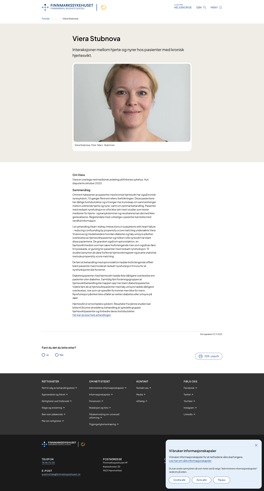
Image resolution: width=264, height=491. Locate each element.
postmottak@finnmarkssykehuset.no (61, 474)
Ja (47, 354)
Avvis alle (201, 479)
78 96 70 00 (48, 462)
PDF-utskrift (212, 356)
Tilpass (222, 479)
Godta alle (179, 479)
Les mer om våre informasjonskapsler (190, 460)
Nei (61, 354)
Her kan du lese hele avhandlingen (91, 314)
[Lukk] (256, 445)
